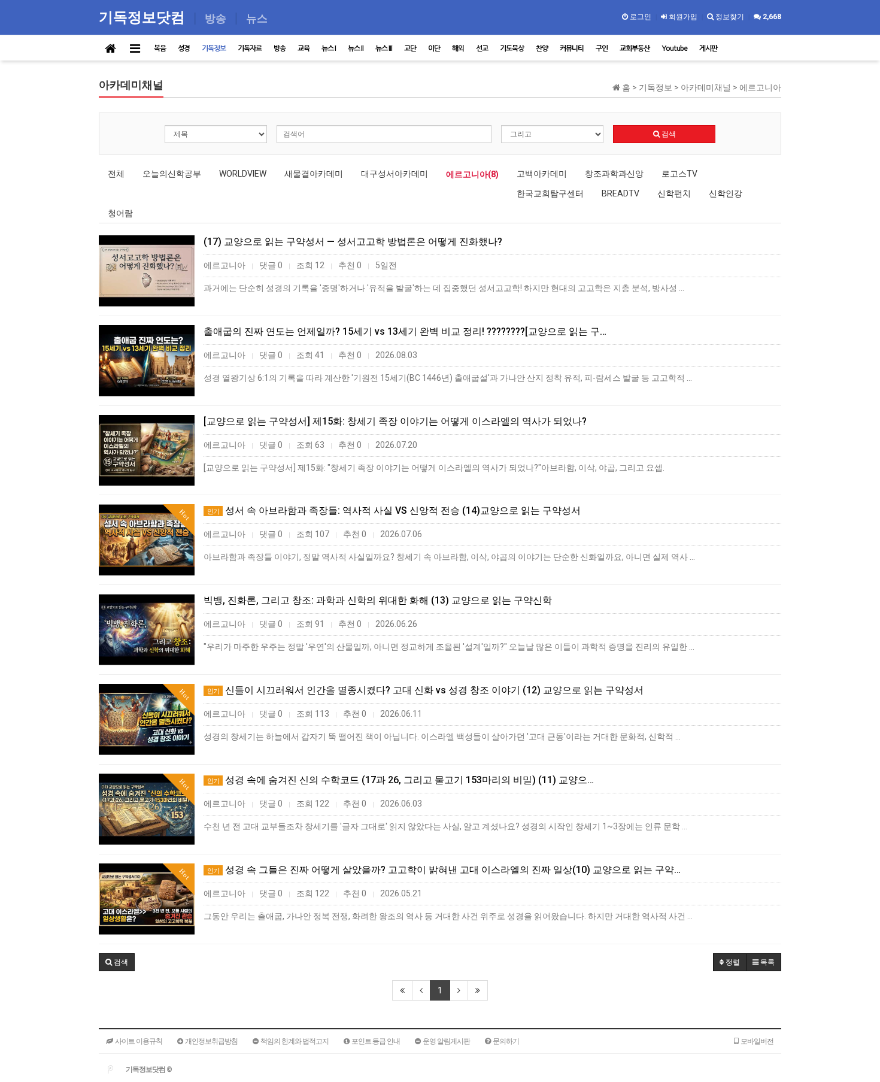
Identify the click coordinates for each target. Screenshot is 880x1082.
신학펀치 (674, 193)
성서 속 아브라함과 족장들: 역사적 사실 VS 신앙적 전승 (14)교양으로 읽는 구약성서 (394, 510)
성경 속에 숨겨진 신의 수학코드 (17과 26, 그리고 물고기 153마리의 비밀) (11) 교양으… (400, 780)
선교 (482, 48)
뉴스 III (383, 48)
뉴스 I (328, 48)
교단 (410, 48)
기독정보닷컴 (144, 16)
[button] (117, 962)
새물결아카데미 (313, 173)
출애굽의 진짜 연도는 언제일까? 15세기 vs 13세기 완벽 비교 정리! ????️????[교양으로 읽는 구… (405, 331)
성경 (184, 48)
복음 (160, 48)
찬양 (542, 48)
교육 (303, 48)
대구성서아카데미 (394, 173)
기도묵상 (512, 48)
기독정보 (214, 48)
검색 (668, 134)
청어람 (120, 213)
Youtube (674, 48)
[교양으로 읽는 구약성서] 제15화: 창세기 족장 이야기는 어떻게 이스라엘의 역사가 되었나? (395, 421)
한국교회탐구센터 (550, 193)
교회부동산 (635, 48)
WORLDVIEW (242, 173)
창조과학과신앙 (614, 173)
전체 (116, 173)
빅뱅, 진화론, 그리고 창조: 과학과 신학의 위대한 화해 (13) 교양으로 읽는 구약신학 (378, 600)
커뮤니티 (572, 48)
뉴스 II (355, 48)
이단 (434, 48)
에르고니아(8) (472, 174)
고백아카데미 (542, 173)
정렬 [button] (732, 962)
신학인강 (725, 193)
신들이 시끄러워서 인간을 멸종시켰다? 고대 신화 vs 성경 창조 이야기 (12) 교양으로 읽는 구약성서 (425, 690)
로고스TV (679, 173)
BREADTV (620, 193)
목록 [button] (766, 962)
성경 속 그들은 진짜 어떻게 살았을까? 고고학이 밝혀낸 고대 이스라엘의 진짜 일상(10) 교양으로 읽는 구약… (444, 869)
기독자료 (250, 48)
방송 (280, 48)
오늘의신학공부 (171, 173)
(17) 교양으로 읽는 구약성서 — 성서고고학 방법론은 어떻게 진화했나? (353, 241)
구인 (602, 48)
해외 (458, 48)
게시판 (708, 48)
